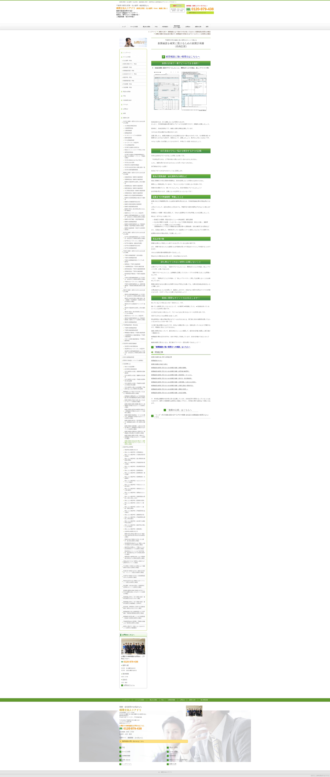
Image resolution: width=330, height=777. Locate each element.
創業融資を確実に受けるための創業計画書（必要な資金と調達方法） (172, 385)
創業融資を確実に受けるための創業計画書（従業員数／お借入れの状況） (174, 382)
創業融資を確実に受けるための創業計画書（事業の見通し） (169, 389)
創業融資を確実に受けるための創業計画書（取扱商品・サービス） (171, 375)
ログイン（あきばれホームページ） (320, 775)
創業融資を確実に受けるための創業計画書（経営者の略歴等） (170, 371)
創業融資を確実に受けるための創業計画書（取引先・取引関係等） (171, 378)
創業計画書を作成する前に (159, 364)
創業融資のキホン (156, 360)
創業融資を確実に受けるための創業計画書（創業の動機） (169, 367)
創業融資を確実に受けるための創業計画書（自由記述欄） (169, 393)
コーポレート (139, 737)
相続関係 (130, 737)
